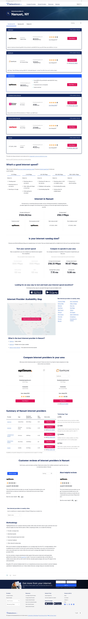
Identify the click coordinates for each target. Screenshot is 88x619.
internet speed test (44, 169)
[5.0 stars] (15, 483)
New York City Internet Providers (31, 602)
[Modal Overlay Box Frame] (44, 584)
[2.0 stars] (9, 483)
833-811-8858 (73, 63)
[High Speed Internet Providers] (14, 4)
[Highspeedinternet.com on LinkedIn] (73, 605)
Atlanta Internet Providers (30, 606)
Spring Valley (61, 303)
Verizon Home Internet (14, 118)
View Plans (70, 38)
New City (72, 305)
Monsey (60, 319)
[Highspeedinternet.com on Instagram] (69, 605)
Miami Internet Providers (30, 604)
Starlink (10, 137)
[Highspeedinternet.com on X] (67, 605)
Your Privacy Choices (52, 615)
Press (65, 602)
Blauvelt (59, 321)
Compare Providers (31, 4)
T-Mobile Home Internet (14, 95)
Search (78, 4)
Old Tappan (72, 312)
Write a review (12, 473)
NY (10, 575)
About (65, 595)
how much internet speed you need (26, 169)
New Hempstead (74, 301)
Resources (50, 4)
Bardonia (60, 305)
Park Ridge (72, 308)
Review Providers (42, 4)
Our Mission (66, 597)
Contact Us (66, 599)
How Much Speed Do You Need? (50, 597)
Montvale (60, 316)
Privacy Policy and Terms (43, 615)
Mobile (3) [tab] (29, 24)
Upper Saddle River (74, 314)
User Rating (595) (53, 105)
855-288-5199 (74, 148)
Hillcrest (60, 312)
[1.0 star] (7, 483)
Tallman (71, 310)
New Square (61, 314)
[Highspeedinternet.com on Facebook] (65, 605)
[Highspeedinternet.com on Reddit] (71, 605)
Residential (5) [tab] (11, 24)
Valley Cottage (73, 303)
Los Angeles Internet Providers (31, 595)
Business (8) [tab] (21, 24)
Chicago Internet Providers (30, 597)
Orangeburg (72, 316)
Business (58, 4)
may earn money (10, 0)
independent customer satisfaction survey (38, 156)
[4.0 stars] (13, 483)
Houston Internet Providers (30, 599)
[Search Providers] (18, 600)
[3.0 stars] (11, 483)
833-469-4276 (74, 105)
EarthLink (10, 53)
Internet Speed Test (48, 595)
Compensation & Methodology (33, 615)
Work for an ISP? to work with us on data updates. (18, 159)
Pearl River (60, 308)
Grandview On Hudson (73, 319)
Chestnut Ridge (61, 301)
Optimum (10, 30)
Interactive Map (31, 319)
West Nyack (60, 310)
